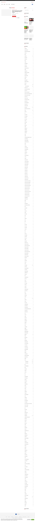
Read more (14, 16)
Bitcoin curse (29, 87)
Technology (29, 460)
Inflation (29, 299)
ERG (29, 221)
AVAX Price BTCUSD (29, 72)
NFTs (29, 367)
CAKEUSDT (29, 131)
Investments (29, 310)
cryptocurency (29, 176)
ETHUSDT (29, 260)
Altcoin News (13, 9)
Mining (29, 352)
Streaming (29, 454)
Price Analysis (29, 400)
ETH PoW (29, 236)
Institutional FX (29, 304)
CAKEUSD (29, 129)
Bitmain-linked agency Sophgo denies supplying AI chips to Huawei (17, 11)
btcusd (29, 120)
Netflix (29, 358)
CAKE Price (29, 128)
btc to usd (29, 119)
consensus (29, 152)
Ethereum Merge (29, 248)
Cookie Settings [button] (29, 519)
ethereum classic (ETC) (29, 245)
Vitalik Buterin (29, 498)
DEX (29, 209)
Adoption (29, 48)
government (29, 290)
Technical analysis (29, 459)
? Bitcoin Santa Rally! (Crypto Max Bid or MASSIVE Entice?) (26, 31)
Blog (7, 4)
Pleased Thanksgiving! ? (26, 22)
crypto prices (29, 170)
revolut (29, 421)
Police (29, 385)
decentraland (29, 203)
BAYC (29, 78)
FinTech (29, 281)
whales (29, 501)
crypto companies (29, 161)
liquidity (29, 322)
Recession (29, 409)
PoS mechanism (29, 394)
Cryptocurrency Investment (29, 185)
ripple (29, 424)
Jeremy (13, 13)
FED (29, 275)
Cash (29, 134)
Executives (29, 269)
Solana (29, 445)
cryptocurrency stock (29, 194)
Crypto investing (29, 164)
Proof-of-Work (29, 406)
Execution (29, 266)
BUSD (29, 123)
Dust (29, 215)
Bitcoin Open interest (29, 99)
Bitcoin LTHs (29, 96)
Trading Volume (29, 474)
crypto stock (29, 173)
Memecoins (29, 337)
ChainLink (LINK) (29, 140)
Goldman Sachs (29, 289)
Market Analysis (29, 331)
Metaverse (29, 340)
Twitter (29, 480)
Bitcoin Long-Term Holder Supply (29, 93)
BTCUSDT (29, 122)
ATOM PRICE (29, 63)
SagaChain (29, 427)
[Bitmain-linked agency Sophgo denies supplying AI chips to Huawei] (6, 12)
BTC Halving (29, 116)
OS (29, 373)
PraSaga (29, 397)
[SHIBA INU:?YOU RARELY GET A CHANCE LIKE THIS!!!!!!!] (31, 27)
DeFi (29, 206)
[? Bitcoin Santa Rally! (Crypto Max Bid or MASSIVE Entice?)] (26, 27)
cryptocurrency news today (29, 191)
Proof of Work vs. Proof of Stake (29, 403)
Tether (29, 468)
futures (29, 286)
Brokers (29, 111)
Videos (4, 4)
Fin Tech (29, 278)
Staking (29, 451)
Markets (29, 334)
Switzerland (29, 456)
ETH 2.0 (29, 233)
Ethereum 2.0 (29, 242)
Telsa (29, 462)
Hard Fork (29, 295)
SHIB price (29, 433)
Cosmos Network (29, 155)
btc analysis (29, 114)
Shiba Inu (29, 436)
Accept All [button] (33, 519)
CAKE (29, 126)
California (29, 132)
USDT (29, 492)
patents (29, 379)
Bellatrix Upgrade (29, 81)
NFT (29, 364)
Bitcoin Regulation (29, 102)
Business (29, 125)
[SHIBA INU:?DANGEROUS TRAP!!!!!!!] (31, 35)
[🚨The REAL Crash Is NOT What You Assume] (31, 19)
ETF (29, 230)
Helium (29, 296)
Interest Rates (29, 307)
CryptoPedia (12, 4)
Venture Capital (29, 495)
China (29, 143)
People (29, 382)
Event (29, 263)
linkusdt (29, 319)
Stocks (29, 453)
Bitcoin (29, 84)
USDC (29, 489)
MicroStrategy (29, 349)
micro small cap (29, 343)
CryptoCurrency (29, 179)
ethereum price (29, 254)
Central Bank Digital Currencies (29, 137)
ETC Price (29, 224)
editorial (29, 218)
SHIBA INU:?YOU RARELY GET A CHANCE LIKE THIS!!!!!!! (31, 31)
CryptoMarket (29, 197)
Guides (29, 293)
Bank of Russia (29, 75)
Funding (29, 284)
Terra (29, 465)
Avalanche (29, 66)
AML (29, 54)
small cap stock (29, 442)
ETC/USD (29, 227)
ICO (29, 298)
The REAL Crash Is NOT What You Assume (30, 23)
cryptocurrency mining (29, 188)
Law (29, 313)
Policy (29, 388)
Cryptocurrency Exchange (29, 182)
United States (29, 486)
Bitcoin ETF (29, 90)
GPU (29, 292)
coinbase (29, 146)
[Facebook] (32, 4)
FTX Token (29, 283)
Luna (29, 325)
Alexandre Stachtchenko (29, 51)
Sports (29, 448)
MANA (29, 328)
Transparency (29, 477)
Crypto (29, 158)
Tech (29, 457)
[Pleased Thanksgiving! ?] (26, 19)
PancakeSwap (29, 376)
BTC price (29, 117)
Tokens (29, 471)
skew (29, 439)
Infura (29, 301)
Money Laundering (29, 355)
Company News (29, 149)
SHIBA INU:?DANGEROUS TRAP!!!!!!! (30, 39)
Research (29, 418)
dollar (29, 212)
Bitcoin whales (29, 105)
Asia (29, 60)
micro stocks (29, 346)
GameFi (29, 287)
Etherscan (29, 257)
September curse (29, 430)
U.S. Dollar (29, 483)
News (9, 4)
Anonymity (29, 57)
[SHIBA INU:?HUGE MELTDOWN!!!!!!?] (26, 35)
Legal (29, 316)
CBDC (29, 135)
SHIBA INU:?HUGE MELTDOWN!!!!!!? (26, 38)
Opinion (29, 370)
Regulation (29, 415)
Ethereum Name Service (29, 251)
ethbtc (29, 239)
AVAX (29, 69)
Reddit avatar (29, 412)
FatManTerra (29, 272)
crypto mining (29, 167)
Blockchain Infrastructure (29, 108)
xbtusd (29, 504)
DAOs (29, 200)
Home (2, 4)
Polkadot (29, 391)
